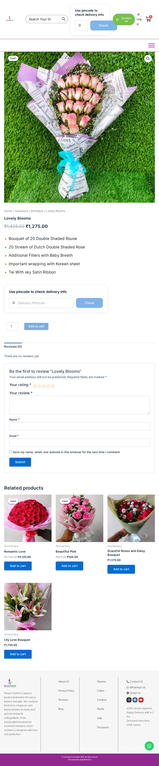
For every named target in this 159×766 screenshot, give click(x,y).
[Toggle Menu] (151, 45)
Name (14, 419)
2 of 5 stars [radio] (39, 386)
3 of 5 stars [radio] (44, 386)
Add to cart (36, 326)
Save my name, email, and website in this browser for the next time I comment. (66, 452)
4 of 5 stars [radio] (48, 386)
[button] (148, 58)
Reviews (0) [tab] (13, 347)
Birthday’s (37, 211)
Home (8, 211)
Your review (21, 393)
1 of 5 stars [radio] (35, 386)
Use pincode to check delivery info (89, 12)
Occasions (21, 211)
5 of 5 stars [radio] (53, 386)
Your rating (20, 385)
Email (14, 436)
